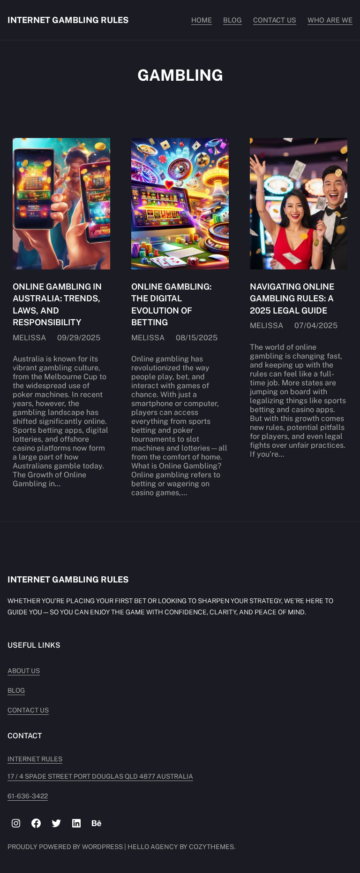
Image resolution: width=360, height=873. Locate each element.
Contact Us (28, 710)
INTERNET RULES (35, 759)
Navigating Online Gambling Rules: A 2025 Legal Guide (292, 298)
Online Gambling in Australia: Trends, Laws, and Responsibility (57, 304)
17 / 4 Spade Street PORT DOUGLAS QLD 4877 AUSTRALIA (100, 776)
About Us (24, 670)
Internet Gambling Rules (68, 20)
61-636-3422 (28, 796)
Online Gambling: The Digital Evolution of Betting (171, 304)
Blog (16, 690)
